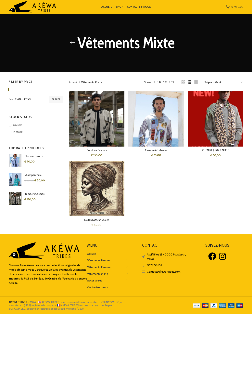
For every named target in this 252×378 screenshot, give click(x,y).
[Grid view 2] (183, 82)
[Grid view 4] (196, 82)
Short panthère (33, 175)
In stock (17, 132)
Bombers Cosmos (34, 194)
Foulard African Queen (96, 220)
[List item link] (166, 265)
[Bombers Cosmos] (15, 198)
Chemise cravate (33, 156)
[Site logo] (32, 6)
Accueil (73, 82)
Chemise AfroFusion (156, 150)
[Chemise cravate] (15, 160)
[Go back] (72, 43)
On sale (17, 125)
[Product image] (156, 118)
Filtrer (56, 99)
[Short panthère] (15, 179)
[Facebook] (212, 256)
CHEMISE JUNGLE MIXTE (215, 150)
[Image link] (44, 250)
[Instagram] (222, 256)
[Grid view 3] (189, 82)
